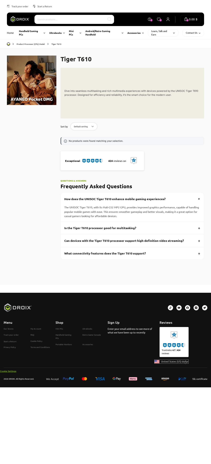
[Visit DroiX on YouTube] (179, 307)
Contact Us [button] (191, 32)
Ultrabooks (87, 328)
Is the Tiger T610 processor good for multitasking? (132, 227)
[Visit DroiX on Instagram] (196, 307)
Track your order (20, 6)
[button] (191, 19)
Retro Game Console (91, 334)
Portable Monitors (64, 344)
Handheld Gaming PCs (63, 336)
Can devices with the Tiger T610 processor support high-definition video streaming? (132, 240)
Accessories (87, 344)
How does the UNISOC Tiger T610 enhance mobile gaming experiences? (133, 198)
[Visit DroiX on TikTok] (170, 307)
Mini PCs (59, 328)
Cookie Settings (8, 371)
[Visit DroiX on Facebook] (187, 307)
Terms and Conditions (40, 347)
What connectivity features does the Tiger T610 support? (132, 253)
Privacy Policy (10, 347)
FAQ (32, 334)
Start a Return (44, 6)
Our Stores (8, 328)
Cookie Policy (36, 341)
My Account (35, 328)
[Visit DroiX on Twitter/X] (204, 307)
